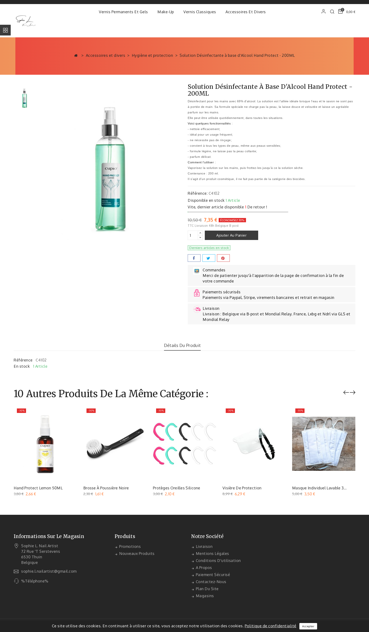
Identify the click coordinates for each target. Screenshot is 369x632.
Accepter (308, 626)
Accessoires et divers (246, 11)
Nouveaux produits (136, 553)
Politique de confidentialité (270, 625)
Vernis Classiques (199, 11)
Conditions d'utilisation (218, 560)
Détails (71, 413)
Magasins (204, 595)
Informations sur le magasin (49, 536)
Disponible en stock (206, 200)
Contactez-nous (210, 581)
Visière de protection (242, 488)
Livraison (203, 546)
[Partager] (194, 258)
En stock (22, 366)
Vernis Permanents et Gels (123, 11)
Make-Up (165, 11)
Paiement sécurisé (212, 574)
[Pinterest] (223, 258)
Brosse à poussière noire (106, 488)
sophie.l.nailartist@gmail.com (49, 571)
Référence (23, 360)
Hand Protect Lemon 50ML (38, 488)
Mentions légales (212, 553)
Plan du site (207, 588)
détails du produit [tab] (182, 345)
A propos (203, 567)
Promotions (129, 546)
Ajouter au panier (231, 235)
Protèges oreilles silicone (176, 488)
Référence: (198, 193)
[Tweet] (209, 258)
